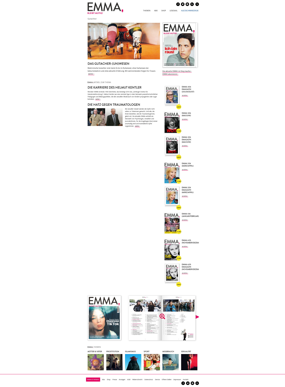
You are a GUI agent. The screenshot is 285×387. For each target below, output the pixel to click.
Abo (156, 11)
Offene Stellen (166, 379)
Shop (163, 11)
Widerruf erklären (93, 379)
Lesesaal (173, 11)
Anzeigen (122, 379)
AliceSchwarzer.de (189, 11)
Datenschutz (148, 379)
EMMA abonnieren (169, 74)
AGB (128, 379)
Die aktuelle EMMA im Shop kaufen (176, 71)
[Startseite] (105, 8)
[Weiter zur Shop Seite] (179, 45)
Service (157, 379)
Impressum (177, 379)
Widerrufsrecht (137, 379)
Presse (114, 379)
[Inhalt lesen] (162, 316)
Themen (146, 11)
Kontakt (185, 379)
